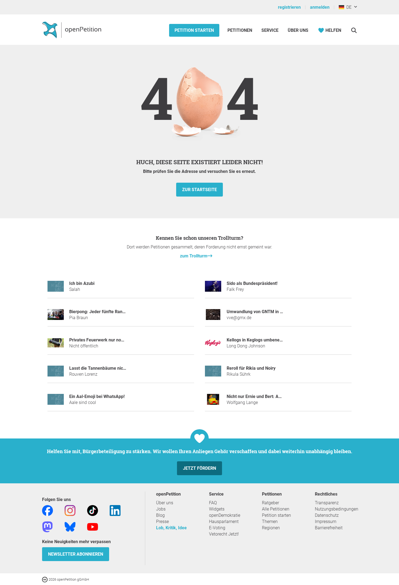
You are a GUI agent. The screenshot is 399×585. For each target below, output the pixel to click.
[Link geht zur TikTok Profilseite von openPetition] (92, 510)
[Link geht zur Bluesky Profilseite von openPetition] (70, 526)
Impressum (325, 521)
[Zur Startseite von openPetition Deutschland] (72, 30)
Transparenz (327, 502)
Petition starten (194, 30)
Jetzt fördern (199, 468)
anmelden (320, 7)
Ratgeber (270, 502)
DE (348, 7)
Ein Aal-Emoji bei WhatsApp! (97, 396)
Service (269, 30)
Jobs (161, 509)
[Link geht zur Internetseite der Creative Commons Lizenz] (45, 579)
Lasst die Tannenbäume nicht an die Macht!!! (112, 368)
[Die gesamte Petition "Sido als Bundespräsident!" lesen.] (213, 288)
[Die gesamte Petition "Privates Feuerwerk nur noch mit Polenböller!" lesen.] (55, 345)
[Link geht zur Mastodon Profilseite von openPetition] (47, 526)
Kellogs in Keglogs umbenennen (258, 340)
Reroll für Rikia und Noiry (251, 368)
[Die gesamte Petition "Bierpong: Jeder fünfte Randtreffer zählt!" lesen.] (55, 316)
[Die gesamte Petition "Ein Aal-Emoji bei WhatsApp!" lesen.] (55, 401)
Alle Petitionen (275, 509)
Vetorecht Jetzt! (224, 534)
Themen (270, 521)
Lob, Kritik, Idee (171, 527)
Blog (160, 515)
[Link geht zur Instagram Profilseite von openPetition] (70, 510)
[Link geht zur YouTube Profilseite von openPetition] (92, 526)
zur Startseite (199, 189)
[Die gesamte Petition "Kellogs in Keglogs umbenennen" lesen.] (213, 345)
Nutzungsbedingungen (336, 509)
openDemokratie (224, 515)
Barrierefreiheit (329, 527)
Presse (162, 521)
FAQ (213, 502)
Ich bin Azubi (81, 283)
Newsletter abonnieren (75, 554)
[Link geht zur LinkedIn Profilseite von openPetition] (115, 510)
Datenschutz (327, 515)
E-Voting (217, 527)
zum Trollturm (193, 256)
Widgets (216, 509)
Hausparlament (224, 521)
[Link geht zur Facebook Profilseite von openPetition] (47, 510)
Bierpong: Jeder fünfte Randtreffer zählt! (109, 311)
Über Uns (298, 30)
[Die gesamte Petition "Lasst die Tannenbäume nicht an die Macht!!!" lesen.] (55, 373)
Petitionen (240, 30)
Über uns (164, 502)
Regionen (271, 527)
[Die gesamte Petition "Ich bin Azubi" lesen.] (55, 288)
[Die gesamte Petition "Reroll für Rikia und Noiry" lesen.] (213, 373)
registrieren (289, 7)
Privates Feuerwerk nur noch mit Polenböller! (113, 340)
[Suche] (353, 30)
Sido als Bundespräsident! (252, 283)
